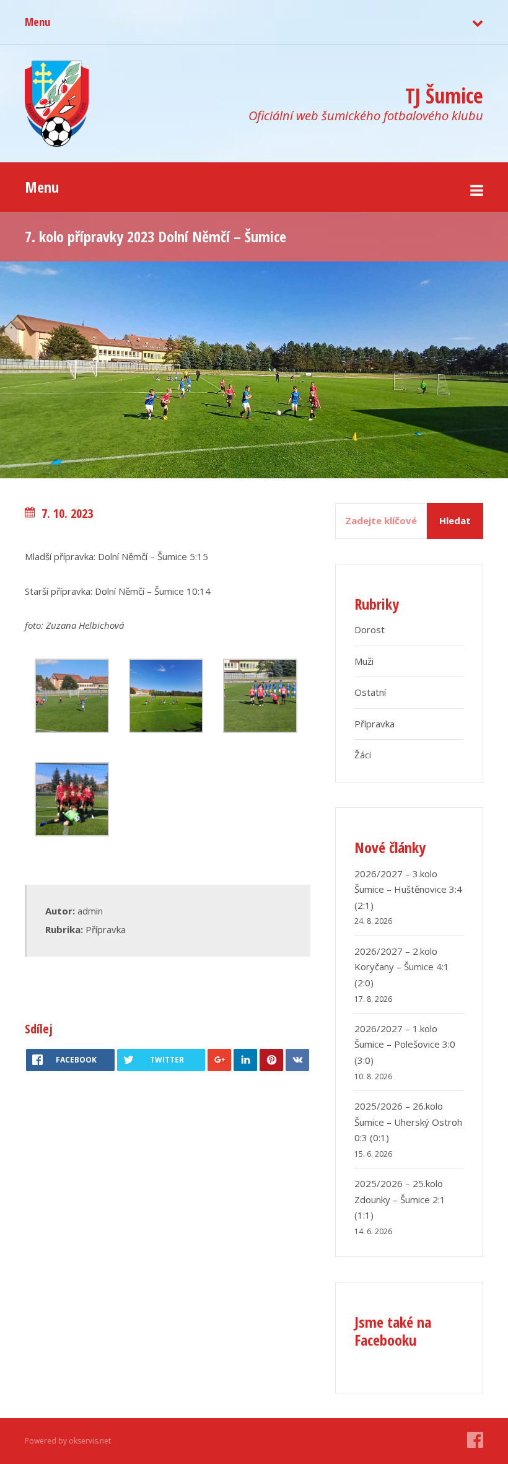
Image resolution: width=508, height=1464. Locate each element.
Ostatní (370, 692)
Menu (37, 21)
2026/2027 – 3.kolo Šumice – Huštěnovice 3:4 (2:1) (408, 889)
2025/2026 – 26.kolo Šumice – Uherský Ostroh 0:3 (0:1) (408, 1122)
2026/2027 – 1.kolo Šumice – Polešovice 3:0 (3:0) (404, 1044)
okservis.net (90, 1441)
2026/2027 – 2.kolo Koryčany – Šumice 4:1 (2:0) (401, 967)
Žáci (362, 754)
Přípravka (105, 929)
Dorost (369, 629)
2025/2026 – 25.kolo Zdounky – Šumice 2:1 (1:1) (399, 1199)
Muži (364, 661)
